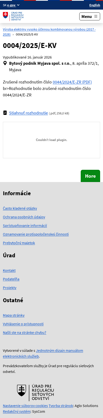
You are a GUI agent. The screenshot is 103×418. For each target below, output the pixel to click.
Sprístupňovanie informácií (25, 225)
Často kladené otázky (20, 208)
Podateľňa (11, 279)
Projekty (9, 287)
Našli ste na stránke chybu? (24, 332)
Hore (90, 176)
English (94, 5)
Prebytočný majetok (19, 242)
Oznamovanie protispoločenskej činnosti (36, 234)
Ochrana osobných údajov (24, 216)
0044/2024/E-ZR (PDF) (72, 82)
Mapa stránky (13, 315)
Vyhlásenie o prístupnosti (23, 323)
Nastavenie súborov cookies (25, 405)
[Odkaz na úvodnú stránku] (14, 16)
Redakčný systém (16, 411)
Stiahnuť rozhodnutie (28, 113)
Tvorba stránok (61, 405)
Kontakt (9, 270)
